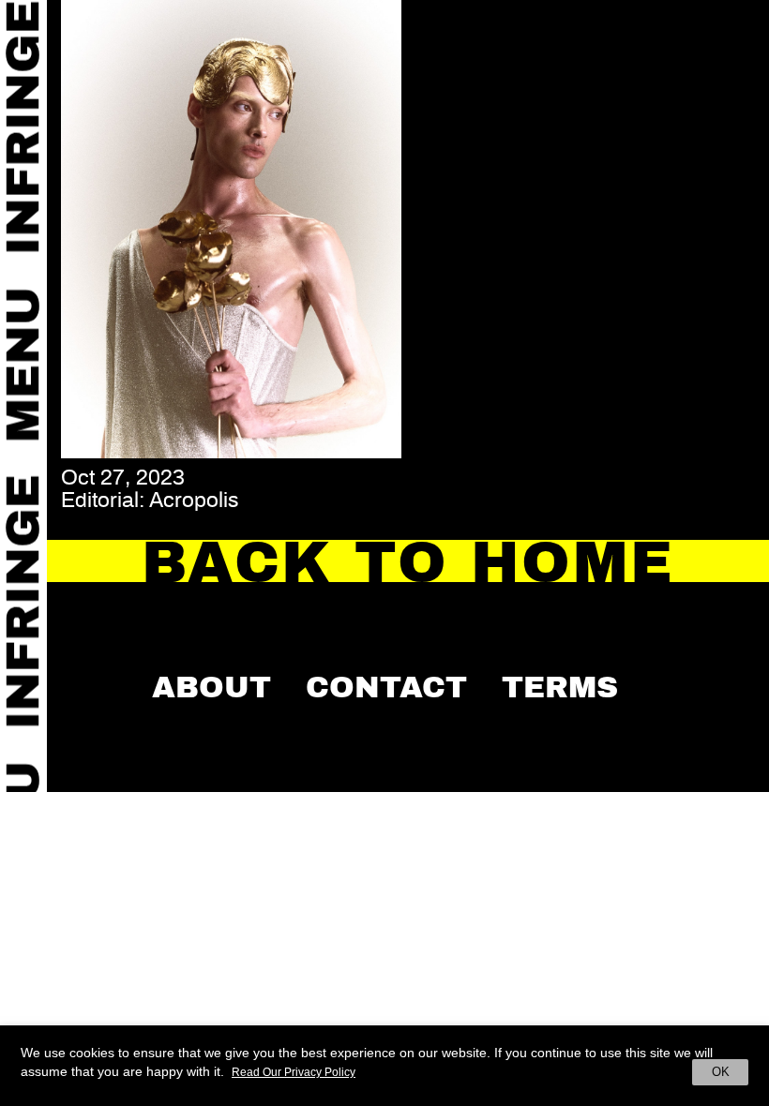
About (211, 687)
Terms (560, 687)
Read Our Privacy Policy (293, 1072)
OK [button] (721, 1072)
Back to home (408, 563)
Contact (386, 687)
